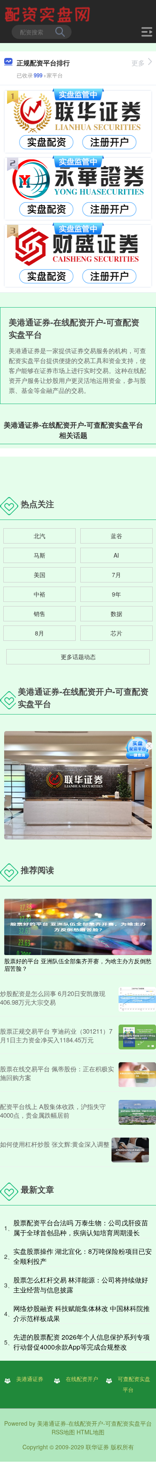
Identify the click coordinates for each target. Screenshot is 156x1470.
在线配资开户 (82, 1379)
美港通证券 (29, 1379)
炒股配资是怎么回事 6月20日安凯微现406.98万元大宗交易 (52, 997)
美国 (39, 574)
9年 (116, 594)
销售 (39, 613)
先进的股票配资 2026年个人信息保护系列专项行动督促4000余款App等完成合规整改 (81, 1342)
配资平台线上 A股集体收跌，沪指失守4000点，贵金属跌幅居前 (53, 1110)
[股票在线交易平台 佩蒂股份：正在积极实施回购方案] (137, 1074)
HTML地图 (90, 1432)
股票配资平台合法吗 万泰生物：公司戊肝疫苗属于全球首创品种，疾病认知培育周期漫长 (80, 1227)
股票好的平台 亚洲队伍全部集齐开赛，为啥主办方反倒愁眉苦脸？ (77, 964)
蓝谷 (116, 536)
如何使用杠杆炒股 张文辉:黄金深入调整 (54, 1144)
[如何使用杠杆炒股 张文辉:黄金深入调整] (130, 1150)
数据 (116, 613)
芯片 (116, 633)
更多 (138, 62)
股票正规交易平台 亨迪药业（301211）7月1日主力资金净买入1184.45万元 (56, 1035)
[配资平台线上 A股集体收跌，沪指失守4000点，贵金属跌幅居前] (137, 1112)
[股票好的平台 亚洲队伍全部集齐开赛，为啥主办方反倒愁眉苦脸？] (78, 925)
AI (116, 555)
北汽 (39, 536)
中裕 (39, 594)
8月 (39, 633)
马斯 (39, 555)
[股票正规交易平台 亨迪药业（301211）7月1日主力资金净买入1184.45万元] (137, 1037)
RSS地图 (63, 1432)
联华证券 (97, 1447)
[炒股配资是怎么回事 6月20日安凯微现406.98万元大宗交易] (137, 999)
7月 (116, 574)
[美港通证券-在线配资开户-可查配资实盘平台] (48, 14)
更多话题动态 (78, 656)
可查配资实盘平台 (134, 1384)
